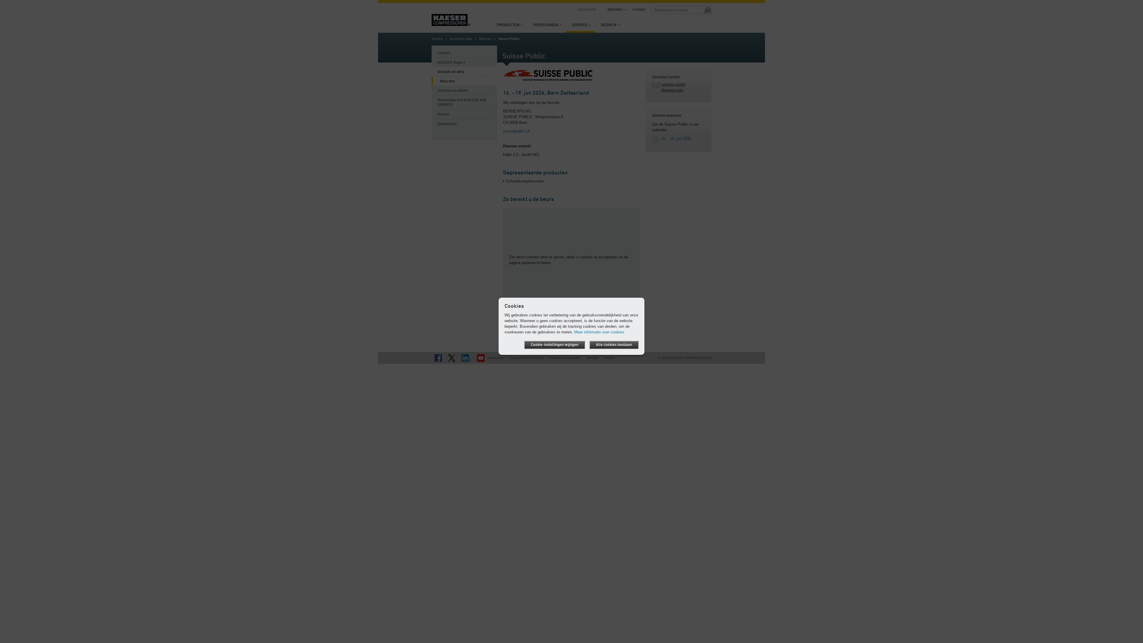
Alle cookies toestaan (614, 345)
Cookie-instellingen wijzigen (554, 345)
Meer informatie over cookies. (599, 332)
